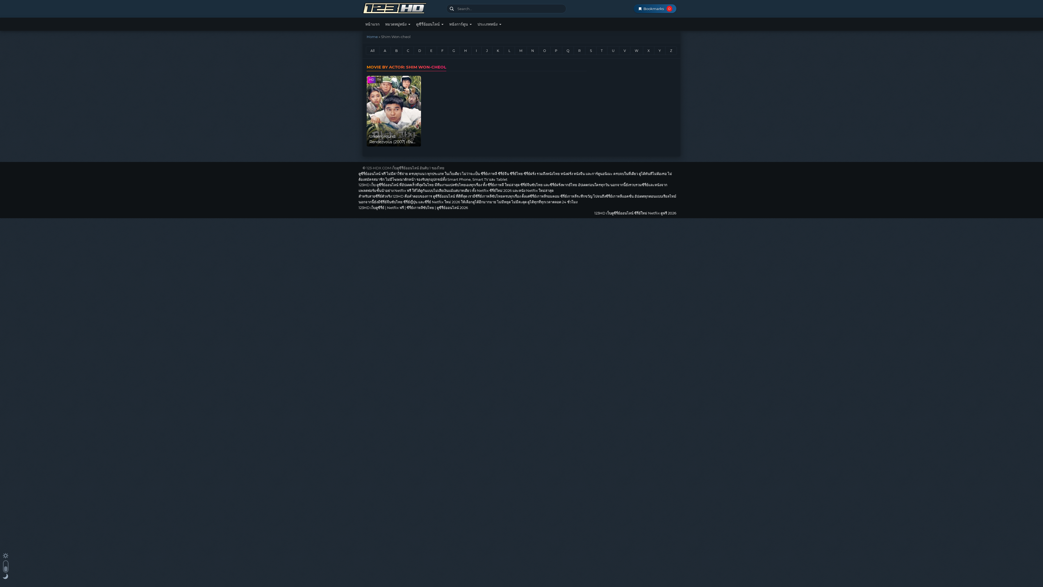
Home (372, 37)
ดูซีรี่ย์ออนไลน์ (428, 24)
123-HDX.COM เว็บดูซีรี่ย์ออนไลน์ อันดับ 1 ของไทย (405, 168)
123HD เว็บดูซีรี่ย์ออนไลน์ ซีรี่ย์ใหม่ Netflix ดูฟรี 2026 (402, 7)
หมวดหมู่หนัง (396, 24)
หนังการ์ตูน (459, 24)
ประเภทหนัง (488, 24)
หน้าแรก (372, 24)
